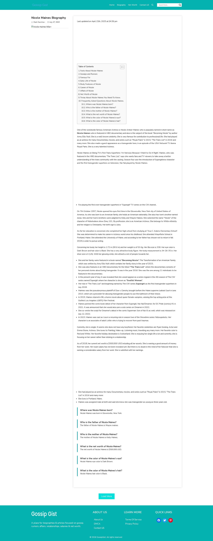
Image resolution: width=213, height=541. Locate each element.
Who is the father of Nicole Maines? (101, 107)
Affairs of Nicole (87, 91)
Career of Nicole (87, 87)
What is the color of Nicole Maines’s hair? (103, 121)
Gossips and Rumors (88, 74)
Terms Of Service (133, 519)
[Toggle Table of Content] (121, 67)
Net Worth (132, 5)
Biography (121, 5)
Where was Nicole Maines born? (99, 104)
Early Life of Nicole (88, 81)
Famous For (85, 77)
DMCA (97, 523)
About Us (98, 519)
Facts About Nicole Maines (91, 70)
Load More (106, 496)
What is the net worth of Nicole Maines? (103, 114)
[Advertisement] (127, 43)
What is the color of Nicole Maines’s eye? (103, 117)
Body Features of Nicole (90, 84)
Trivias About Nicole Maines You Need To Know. (100, 97)
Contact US (144, 5)
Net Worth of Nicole (88, 94)
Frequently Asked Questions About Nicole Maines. (102, 101)
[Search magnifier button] (180, 5)
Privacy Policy (131, 523)
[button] (152, 4)
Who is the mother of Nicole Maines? (101, 111)
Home (112, 5)
